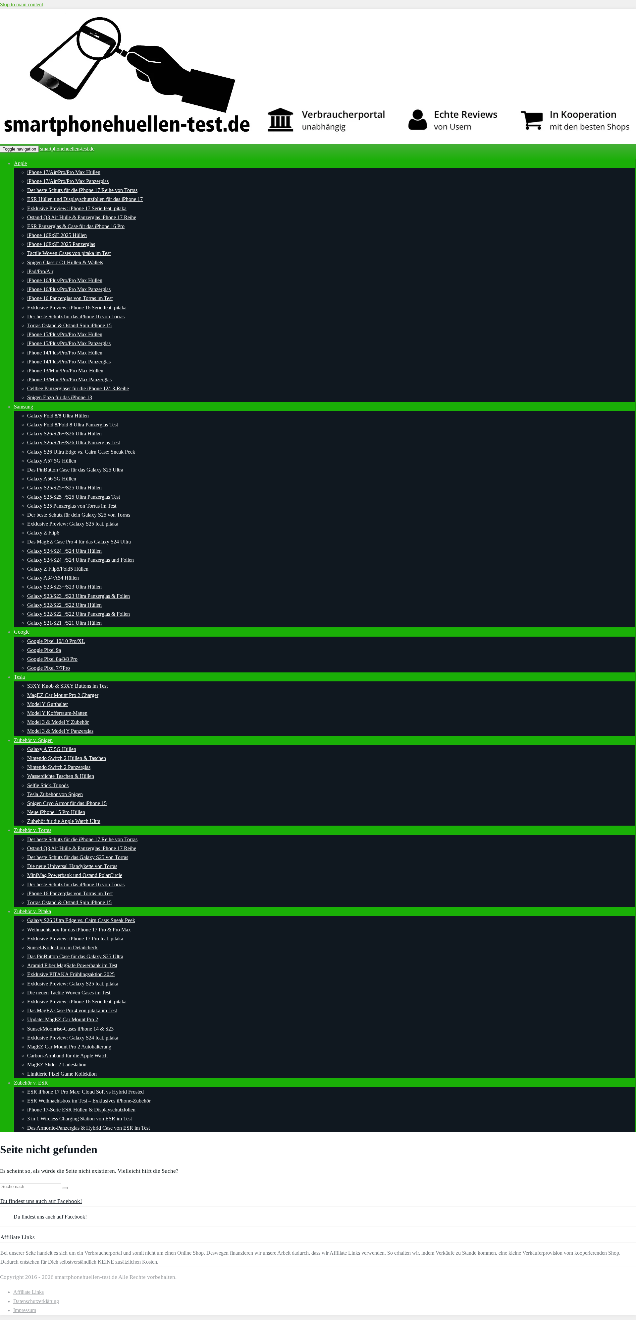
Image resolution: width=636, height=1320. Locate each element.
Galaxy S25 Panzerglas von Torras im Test (71, 506)
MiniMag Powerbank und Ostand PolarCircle (74, 875)
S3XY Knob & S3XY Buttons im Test (67, 686)
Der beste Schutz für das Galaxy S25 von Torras (77, 857)
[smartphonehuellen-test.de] (318, 140)
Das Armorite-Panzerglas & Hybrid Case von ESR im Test (88, 1128)
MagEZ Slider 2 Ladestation (56, 1064)
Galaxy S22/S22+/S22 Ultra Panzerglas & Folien (78, 614)
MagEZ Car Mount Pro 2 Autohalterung (69, 1046)
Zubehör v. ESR (31, 1083)
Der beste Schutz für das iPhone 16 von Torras (76, 316)
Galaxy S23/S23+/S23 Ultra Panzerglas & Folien (78, 596)
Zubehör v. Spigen (33, 740)
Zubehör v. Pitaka (32, 911)
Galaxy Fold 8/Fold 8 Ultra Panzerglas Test (72, 424)
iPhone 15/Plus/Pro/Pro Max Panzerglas (69, 343)
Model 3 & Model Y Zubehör (58, 722)
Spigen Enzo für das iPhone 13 (59, 397)
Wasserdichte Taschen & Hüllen (60, 776)
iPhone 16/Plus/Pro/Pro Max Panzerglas (69, 289)
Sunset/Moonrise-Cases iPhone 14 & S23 (70, 1029)
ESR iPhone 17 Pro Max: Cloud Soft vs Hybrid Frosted (85, 1092)
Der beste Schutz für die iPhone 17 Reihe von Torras (82, 190)
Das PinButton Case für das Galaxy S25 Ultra (75, 469)
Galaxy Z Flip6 (43, 532)
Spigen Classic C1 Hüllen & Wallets (65, 262)
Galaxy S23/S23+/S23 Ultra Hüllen (64, 587)
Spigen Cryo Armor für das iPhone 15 (67, 803)
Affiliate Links (28, 1292)
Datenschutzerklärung (36, 1301)
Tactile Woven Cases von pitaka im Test (69, 253)
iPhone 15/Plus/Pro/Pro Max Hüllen (64, 334)
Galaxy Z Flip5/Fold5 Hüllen (57, 569)
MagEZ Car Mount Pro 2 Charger (62, 695)
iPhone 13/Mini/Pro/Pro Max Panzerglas (69, 379)
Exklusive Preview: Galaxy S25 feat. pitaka (72, 524)
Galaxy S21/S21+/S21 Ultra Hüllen (64, 623)
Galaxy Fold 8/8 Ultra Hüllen (58, 415)
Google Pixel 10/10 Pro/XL (56, 641)
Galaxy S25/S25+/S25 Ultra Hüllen (64, 487)
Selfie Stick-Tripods (48, 785)
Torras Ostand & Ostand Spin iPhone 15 (69, 325)
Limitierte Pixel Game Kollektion (62, 1074)
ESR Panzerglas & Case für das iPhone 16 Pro (76, 226)
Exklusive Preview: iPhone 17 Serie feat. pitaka (77, 208)
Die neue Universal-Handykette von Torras (72, 866)
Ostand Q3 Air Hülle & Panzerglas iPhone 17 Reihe (81, 217)
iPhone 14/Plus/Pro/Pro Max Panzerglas (69, 361)
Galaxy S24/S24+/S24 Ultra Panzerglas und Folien (80, 560)
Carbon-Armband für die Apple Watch (67, 1055)
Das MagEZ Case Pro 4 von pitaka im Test (72, 1010)
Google (21, 632)
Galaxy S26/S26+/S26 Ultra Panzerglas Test (73, 442)
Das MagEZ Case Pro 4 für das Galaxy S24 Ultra (79, 541)
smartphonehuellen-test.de (67, 149)
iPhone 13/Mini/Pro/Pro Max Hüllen (65, 370)
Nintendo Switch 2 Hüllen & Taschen (66, 758)
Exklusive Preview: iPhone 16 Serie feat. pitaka (77, 307)
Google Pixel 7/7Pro (48, 668)
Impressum (24, 1310)
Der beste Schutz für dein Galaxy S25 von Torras (78, 515)
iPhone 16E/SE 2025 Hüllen (57, 235)
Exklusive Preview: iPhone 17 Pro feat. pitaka (75, 938)
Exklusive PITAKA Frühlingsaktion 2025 (71, 974)
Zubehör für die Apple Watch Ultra (63, 821)
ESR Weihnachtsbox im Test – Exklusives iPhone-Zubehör (89, 1100)
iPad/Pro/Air (40, 271)
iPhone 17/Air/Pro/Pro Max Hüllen (63, 172)
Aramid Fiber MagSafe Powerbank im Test (72, 965)
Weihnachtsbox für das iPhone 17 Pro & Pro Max (79, 929)
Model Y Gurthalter (47, 704)
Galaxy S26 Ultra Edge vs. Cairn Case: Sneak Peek (81, 452)
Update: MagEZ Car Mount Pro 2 (62, 1019)
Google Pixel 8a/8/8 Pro (52, 659)
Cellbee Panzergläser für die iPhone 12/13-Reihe (78, 388)
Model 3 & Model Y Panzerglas (60, 731)
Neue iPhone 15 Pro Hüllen (56, 812)
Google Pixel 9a (44, 650)
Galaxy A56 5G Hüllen (51, 478)
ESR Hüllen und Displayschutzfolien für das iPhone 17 (85, 199)
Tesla (19, 677)
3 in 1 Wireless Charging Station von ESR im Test (79, 1118)
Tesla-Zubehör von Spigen (55, 794)
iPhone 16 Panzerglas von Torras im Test (70, 298)
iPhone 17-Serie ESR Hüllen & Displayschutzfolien (81, 1109)
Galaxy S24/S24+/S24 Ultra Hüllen (64, 551)
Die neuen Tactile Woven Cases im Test (68, 992)
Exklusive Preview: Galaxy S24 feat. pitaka (72, 1037)
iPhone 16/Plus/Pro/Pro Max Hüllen (64, 280)
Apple (20, 163)
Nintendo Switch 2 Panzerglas (58, 767)
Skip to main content (21, 4)
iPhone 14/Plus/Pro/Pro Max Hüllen (64, 352)
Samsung (23, 406)
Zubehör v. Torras (32, 830)
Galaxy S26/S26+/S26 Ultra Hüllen (64, 433)
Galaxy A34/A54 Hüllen (53, 578)
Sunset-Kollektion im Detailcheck (62, 947)
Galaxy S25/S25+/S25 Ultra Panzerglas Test (73, 497)
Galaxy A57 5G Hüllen (51, 461)
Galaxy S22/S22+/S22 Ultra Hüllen (64, 605)
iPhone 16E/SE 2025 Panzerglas (61, 244)
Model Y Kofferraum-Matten (57, 713)
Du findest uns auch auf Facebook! (41, 1201)
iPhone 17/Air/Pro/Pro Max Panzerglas (68, 181)
